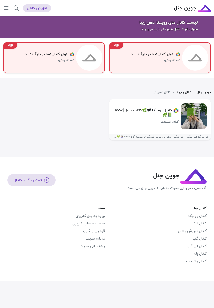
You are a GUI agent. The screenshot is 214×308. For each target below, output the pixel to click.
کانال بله (200, 253)
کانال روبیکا (197, 216)
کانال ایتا (200, 223)
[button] (16, 8)
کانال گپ (199, 238)
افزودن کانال (37, 8)
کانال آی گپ (197, 246)
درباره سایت (95, 238)
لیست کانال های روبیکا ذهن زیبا (168, 23)
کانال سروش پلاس (192, 231)
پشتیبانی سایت (92, 246)
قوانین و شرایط (93, 231)
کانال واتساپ (196, 261)
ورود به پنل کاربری (90, 216)
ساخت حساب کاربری (88, 223)
